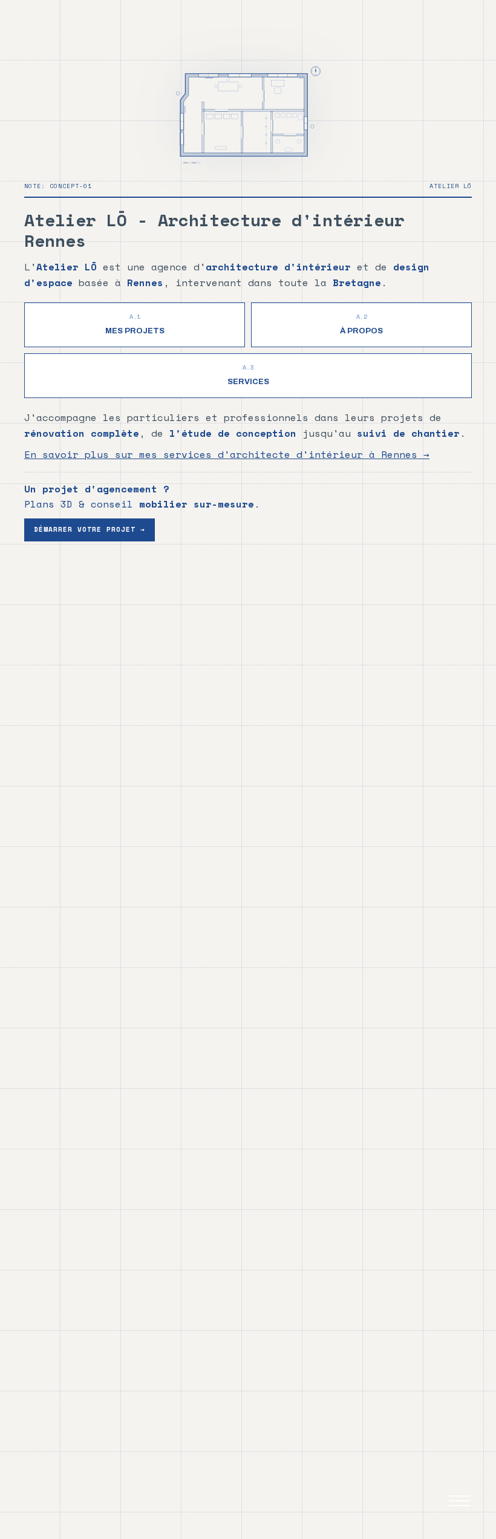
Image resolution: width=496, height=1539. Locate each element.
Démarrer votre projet (89, 529)
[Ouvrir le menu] (460, 1503)
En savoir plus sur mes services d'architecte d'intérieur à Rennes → (226, 454)
